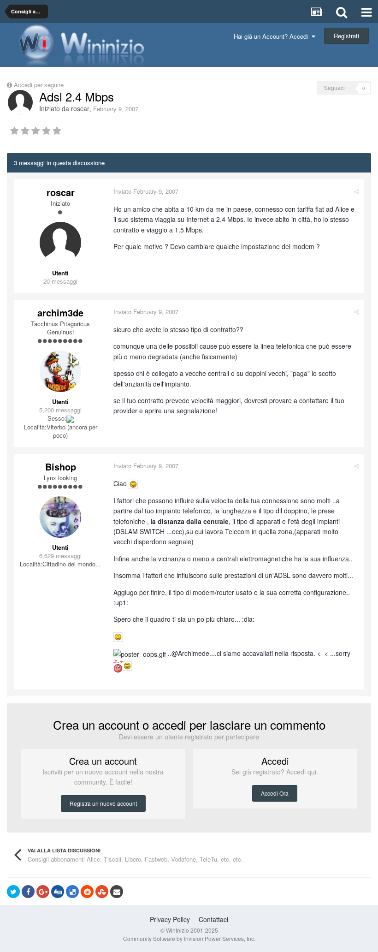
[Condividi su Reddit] (87, 891)
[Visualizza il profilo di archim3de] (60, 371)
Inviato (145, 191)
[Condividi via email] (116, 891)
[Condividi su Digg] (57, 891)
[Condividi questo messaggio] (356, 191)
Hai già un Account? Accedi (273, 36)
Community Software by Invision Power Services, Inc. (189, 938)
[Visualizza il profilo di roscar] (20, 102)
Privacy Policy (170, 919)
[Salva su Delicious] (72, 891)
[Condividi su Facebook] (28, 891)
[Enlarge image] (133, 483)
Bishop (60, 466)
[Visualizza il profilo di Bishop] (60, 517)
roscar (80, 108)
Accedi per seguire (39, 84)
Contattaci (213, 919)
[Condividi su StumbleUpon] (101, 891)
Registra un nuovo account (103, 803)
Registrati (346, 35)
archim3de (60, 312)
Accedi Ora (275, 793)
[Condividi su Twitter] (13, 891)
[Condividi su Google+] (42, 891)
